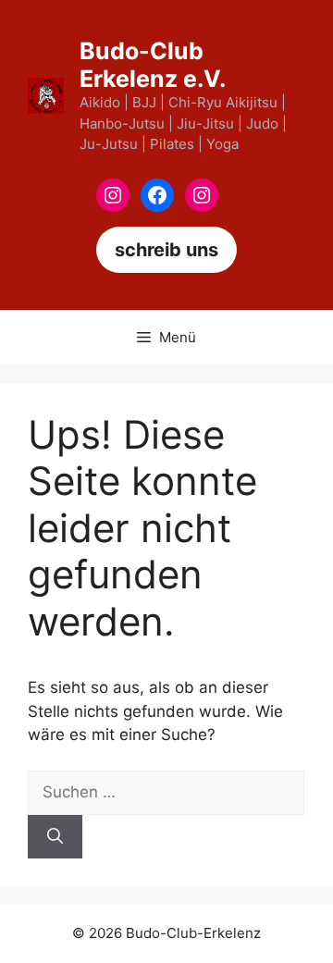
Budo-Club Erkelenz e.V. (153, 65)
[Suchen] (55, 837)
